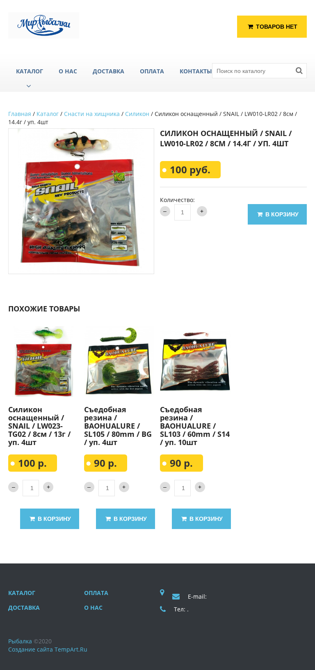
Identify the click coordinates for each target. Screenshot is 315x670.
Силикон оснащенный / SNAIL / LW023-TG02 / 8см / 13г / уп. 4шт (39, 425)
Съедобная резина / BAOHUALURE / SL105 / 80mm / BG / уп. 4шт (118, 425)
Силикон (137, 114)
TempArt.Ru (71, 649)
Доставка (24, 607)
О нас (93, 607)
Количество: (177, 200)
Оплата (96, 593)
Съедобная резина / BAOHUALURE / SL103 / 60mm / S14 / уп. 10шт (195, 425)
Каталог (48, 114)
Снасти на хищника (92, 114)
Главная (19, 114)
